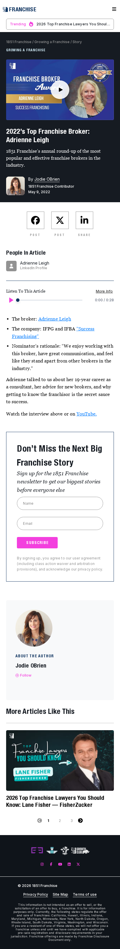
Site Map (60, 894)
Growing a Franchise (52, 42)
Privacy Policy (35, 894)
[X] (78, 864)
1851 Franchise (18, 42)
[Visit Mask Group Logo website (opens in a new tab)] (65, 850)
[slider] (17, 300)
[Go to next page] (80, 820)
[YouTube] (60, 864)
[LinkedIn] (69, 864)
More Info (104, 291)
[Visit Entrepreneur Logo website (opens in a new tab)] (37, 850)
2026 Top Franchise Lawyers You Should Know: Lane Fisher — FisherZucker (55, 801)
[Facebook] (51, 864)
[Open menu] (114, 9)
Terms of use (85, 894)
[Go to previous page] (39, 820)
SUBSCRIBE (37, 542)
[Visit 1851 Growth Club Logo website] (80, 851)
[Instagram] (42, 864)
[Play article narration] (10, 300)
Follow (26, 675)
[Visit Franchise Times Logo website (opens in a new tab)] (52, 850)
